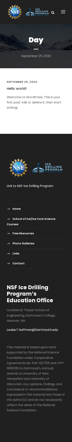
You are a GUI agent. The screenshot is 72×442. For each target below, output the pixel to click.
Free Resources (23, 234)
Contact (18, 263)
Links (15, 253)
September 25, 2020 (22, 82)
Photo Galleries (23, 243)
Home (16, 209)
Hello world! (17, 88)
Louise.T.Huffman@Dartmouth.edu (32, 330)
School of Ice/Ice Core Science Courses (31, 221)
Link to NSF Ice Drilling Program (30, 186)
